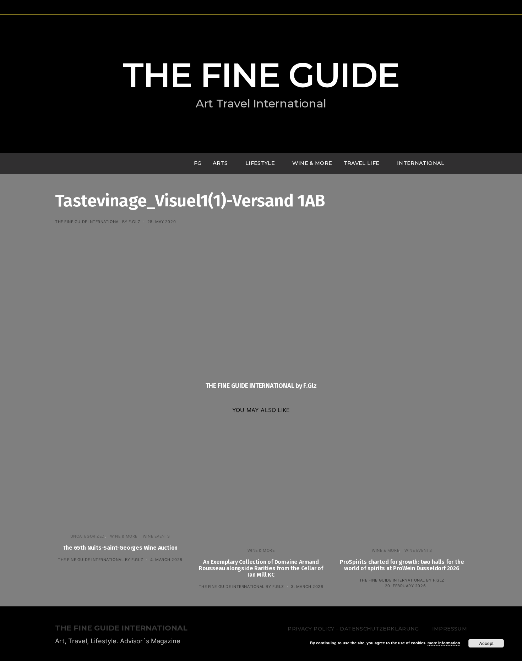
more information (444, 642)
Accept (486, 643)
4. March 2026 (166, 559)
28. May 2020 (161, 221)
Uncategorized (87, 536)
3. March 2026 (307, 586)
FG (197, 163)
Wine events (156, 536)
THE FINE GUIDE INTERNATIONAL (121, 628)
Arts (220, 163)
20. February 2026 (405, 585)
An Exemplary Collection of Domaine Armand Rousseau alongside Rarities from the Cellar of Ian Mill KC (261, 568)
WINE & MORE (312, 163)
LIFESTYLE (260, 163)
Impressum (449, 629)
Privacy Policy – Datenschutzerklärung (353, 629)
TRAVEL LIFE (362, 163)
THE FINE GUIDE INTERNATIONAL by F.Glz (97, 221)
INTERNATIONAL (421, 163)
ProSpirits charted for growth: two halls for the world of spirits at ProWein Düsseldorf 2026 (402, 565)
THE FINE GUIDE (261, 75)
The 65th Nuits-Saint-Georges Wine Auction (120, 547)
